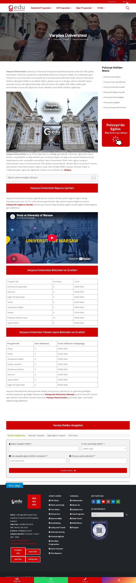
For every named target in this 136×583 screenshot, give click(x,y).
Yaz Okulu (55, 509)
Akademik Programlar (41, 8)
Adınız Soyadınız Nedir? (21, 444)
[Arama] (127, 514)
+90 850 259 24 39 (26, 524)
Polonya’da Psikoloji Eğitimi (114, 97)
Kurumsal (111, 2)
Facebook (93, 502)
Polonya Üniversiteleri (56, 397)
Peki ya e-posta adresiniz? (83, 456)
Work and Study (57, 505)
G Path (100, 8)
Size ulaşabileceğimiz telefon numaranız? (29, 456)
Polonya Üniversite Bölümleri (115, 82)
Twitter (98, 502)
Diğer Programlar (84, 8)
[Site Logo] (16, 8)
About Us (126, 2)
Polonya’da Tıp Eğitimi (112, 102)
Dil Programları (63, 8)
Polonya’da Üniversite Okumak (59, 394)
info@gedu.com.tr (25, 531)
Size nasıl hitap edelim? (94, 444)
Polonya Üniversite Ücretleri (114, 87)
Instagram (108, 502)
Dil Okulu (54, 500)
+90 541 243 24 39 (21, 527)
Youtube (103, 502)
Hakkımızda (77, 500)
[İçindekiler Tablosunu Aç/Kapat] (92, 178)
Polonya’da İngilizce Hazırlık (19, 204)
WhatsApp (118, 502)
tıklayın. (68, 170)
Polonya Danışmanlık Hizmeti (115, 107)
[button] (128, 8)
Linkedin (113, 502)
